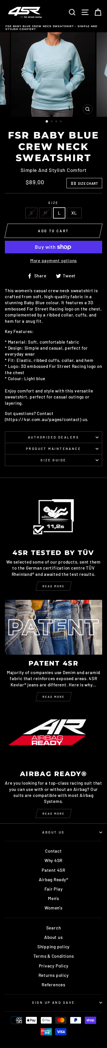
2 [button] (52, 122)
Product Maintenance (53, 448)
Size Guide (53, 460)
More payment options (53, 260)
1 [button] (47, 121)
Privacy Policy (53, 965)
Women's (53, 907)
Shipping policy (53, 946)
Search (53, 927)
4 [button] (61, 122)
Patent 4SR (53, 870)
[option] (53, 74)
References (53, 984)
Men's (53, 898)
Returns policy (54, 975)
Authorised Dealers (53, 437)
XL (74, 212)
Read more (54, 586)
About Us (53, 832)
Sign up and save (53, 1002)
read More (54, 696)
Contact (53, 850)
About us (53, 937)
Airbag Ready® (53, 879)
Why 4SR (53, 860)
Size (53, 203)
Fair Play (54, 888)
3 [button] (56, 122)
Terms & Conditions (53, 956)
